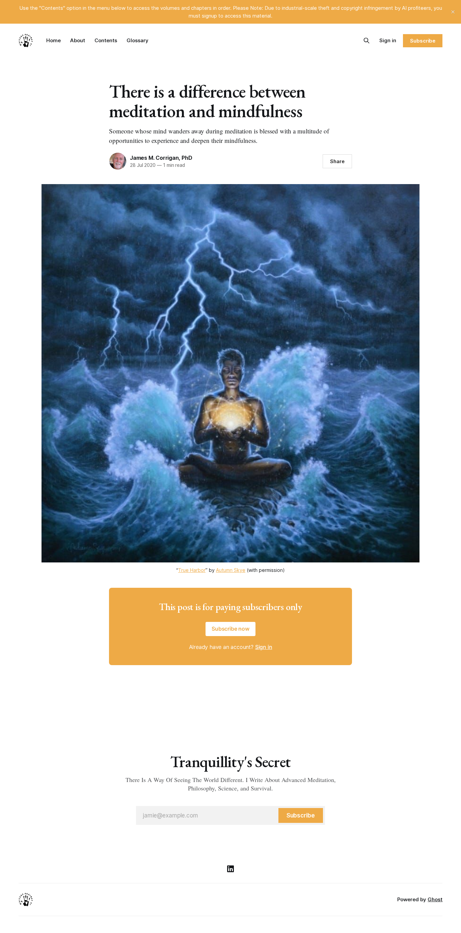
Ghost (435, 899)
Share (337, 161)
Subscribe (422, 40)
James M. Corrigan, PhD (161, 157)
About (77, 40)
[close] (453, 11)
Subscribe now (230, 628)
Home (53, 40)
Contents (105, 40)
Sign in (387, 40)
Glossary (137, 40)
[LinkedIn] (230, 868)
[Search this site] (366, 40)
